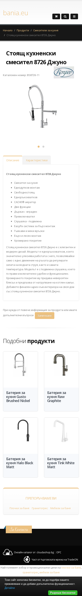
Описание (12, 160)
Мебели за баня (60, 508)
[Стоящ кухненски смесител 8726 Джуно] (41, 110)
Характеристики (37, 160)
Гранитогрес (40, 508)
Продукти (23, 30)
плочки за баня (71, 567)
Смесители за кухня (45, 30)
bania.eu (15, 12)
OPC (58, 552)
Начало (8, 30)
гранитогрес (30, 572)
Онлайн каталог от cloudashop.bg (34, 552)
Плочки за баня (19, 508)
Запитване (44, 315)
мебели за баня (50, 572)
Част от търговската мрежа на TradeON (55, 559)
